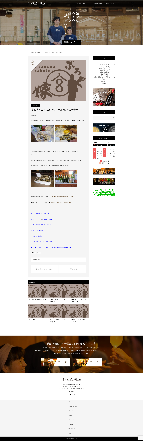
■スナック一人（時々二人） (104, 67)
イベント (79, 3)
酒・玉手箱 (32, 319)
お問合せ (107, 3)
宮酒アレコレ (35, 105)
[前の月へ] (107, 143)
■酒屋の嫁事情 (104, 75)
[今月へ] (110, 143)
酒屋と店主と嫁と (72, 428)
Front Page (71, 401)
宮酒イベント (105, 163)
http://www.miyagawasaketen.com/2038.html (61, 202)
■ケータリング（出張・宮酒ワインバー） (104, 64)
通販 (84, 3)
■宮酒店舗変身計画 (104, 73)
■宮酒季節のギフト (104, 71)
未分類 (104, 83)
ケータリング (89, 3)
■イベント (104, 62)
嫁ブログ (113, 3)
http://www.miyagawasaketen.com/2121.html (62, 196)
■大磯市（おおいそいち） (104, 69)
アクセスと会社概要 (98, 3)
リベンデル (39, 219)
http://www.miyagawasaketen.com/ (62, 247)
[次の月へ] (113, 143)
